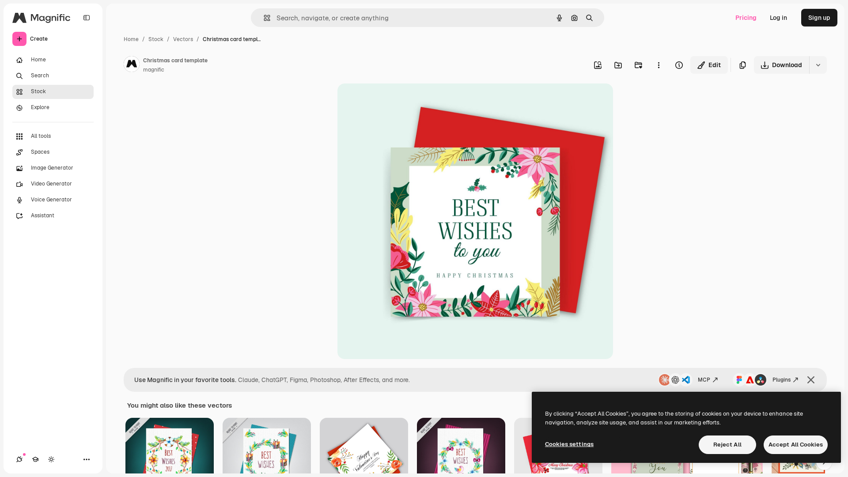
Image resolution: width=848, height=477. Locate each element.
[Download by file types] (818, 65)
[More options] (658, 65)
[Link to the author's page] (132, 65)
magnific (153, 69)
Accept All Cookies (795, 444)
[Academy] (35, 459)
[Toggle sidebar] (87, 18)
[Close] (811, 380)
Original (394, 100)
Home (131, 39)
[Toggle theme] (51, 459)
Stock (155, 39)
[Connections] (19, 459)
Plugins (781, 379)
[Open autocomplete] (263, 18)
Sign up (819, 18)
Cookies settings (569, 444)
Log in (778, 18)
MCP (704, 379)
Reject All (727, 444)
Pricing (746, 18)
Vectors (183, 39)
